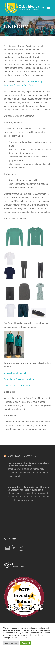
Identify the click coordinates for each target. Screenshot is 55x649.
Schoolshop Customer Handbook (20, 379)
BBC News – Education (23, 456)
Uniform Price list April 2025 (17, 385)
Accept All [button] (26, 643)
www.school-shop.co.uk (15, 373)
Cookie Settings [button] (11, 643)
